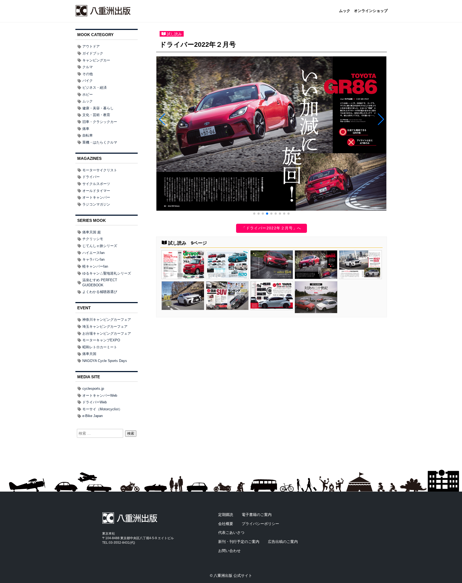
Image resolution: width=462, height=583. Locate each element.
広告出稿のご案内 (283, 541)
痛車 (85, 129)
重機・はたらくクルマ (99, 142)
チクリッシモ (92, 239)
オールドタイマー (96, 191)
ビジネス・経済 (94, 88)
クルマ (87, 67)
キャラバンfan (93, 259)
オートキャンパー (96, 197)
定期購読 (225, 514)
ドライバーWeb (94, 402)
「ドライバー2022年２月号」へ (271, 228)
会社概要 (225, 524)
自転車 (87, 135)
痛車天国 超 (91, 232)
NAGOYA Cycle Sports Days (104, 361)
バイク (87, 81)
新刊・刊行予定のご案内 (238, 541)
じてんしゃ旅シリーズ (99, 246)
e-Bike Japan (92, 416)
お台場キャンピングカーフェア (106, 333)
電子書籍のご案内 (257, 514)
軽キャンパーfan (95, 266)
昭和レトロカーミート (99, 347)
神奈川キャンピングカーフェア (106, 320)
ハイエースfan (93, 253)
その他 (87, 74)
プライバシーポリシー (260, 524)
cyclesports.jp (93, 389)
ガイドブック (92, 53)
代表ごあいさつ (231, 532)
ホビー (87, 94)
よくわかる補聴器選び (99, 292)
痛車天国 (89, 354)
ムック (344, 11)
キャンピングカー (96, 60)
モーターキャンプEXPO (101, 340)
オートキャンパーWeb (99, 395)
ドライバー (91, 177)
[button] (254, 214)
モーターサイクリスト (99, 170)
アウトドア (91, 46)
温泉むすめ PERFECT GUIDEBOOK (99, 282)
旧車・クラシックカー (99, 122)
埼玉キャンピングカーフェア (105, 327)
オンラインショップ (371, 11)
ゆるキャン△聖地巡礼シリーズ (106, 273)
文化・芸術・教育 (96, 115)
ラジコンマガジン (96, 204)
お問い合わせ (229, 551)
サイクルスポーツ (96, 184)
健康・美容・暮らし (98, 108)
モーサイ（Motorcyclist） (102, 409)
